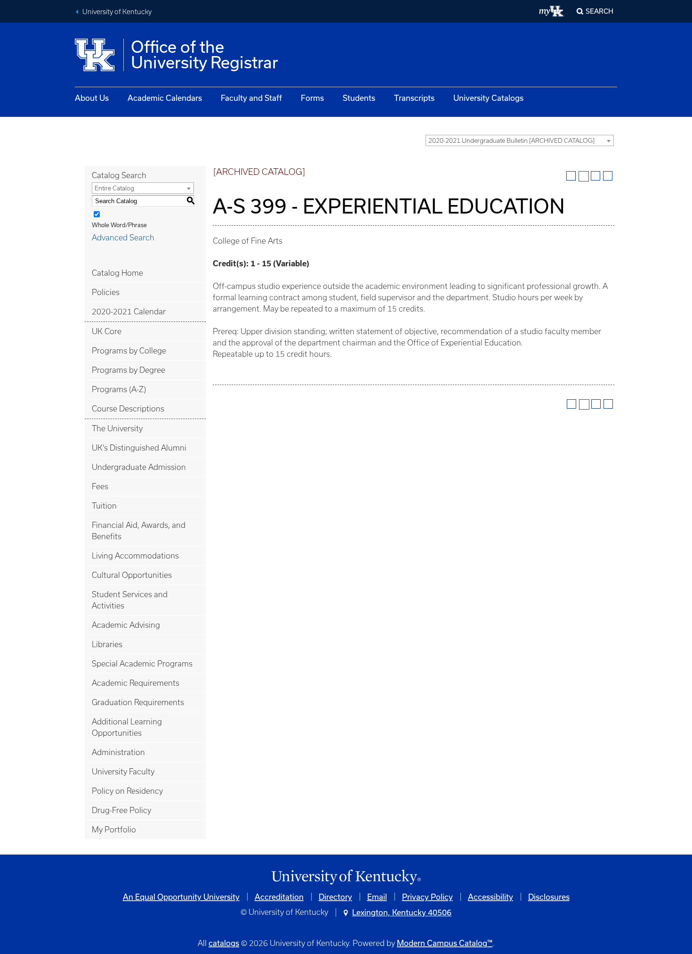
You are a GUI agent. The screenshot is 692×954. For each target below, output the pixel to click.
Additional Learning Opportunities (127, 727)
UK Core (106, 331)
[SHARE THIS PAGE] (584, 176)
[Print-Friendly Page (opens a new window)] (595, 176)
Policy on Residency (127, 791)
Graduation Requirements (138, 702)
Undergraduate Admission (139, 467)
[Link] (346, 877)
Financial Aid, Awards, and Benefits (138, 531)
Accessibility (490, 896)
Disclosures (549, 896)
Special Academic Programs (142, 663)
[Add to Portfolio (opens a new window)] (571, 176)
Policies (106, 292)
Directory (335, 896)
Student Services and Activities (130, 600)
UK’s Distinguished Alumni (139, 448)
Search (599, 11)
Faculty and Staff (251, 97)
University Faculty (123, 771)
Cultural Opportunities (132, 575)
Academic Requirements (135, 683)
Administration (118, 752)
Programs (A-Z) (119, 389)
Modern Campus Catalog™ (444, 942)
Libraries (107, 644)
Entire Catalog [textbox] (114, 188)
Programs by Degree (128, 370)
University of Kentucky (117, 12)
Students (359, 97)
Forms (312, 97)
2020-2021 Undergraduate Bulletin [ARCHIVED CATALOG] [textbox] (511, 140)
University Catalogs (488, 97)
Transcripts (414, 97)
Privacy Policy (427, 896)
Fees (100, 486)
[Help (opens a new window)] (607, 176)
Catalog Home (117, 273)
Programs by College (129, 350)
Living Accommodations (135, 555)
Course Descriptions (128, 408)
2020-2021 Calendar (129, 311)
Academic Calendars (165, 97)
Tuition (104, 506)
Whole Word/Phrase (119, 225)
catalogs (224, 942)
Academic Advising (126, 625)
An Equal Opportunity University (181, 896)
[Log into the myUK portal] (552, 11)
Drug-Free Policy (121, 810)
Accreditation (279, 896)
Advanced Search (123, 237)
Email (377, 896)
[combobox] (520, 140)
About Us (92, 97)
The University (117, 428)
